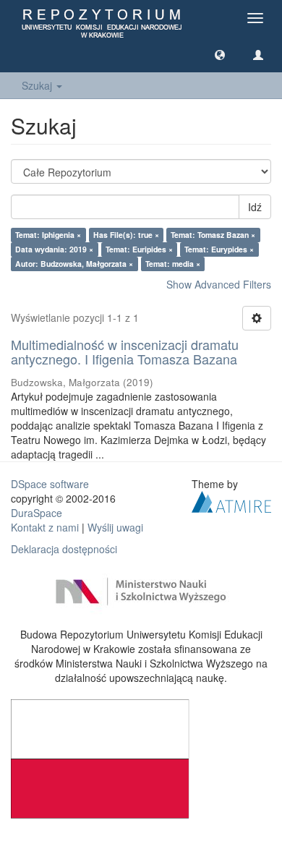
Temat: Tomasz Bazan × (213, 234)
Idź (255, 207)
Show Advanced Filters (218, 284)
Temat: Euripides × (139, 249)
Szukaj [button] (38, 85)
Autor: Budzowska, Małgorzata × (74, 263)
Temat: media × (172, 263)
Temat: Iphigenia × (48, 234)
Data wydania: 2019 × (54, 249)
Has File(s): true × (126, 234)
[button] (220, 54)
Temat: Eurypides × (219, 249)
